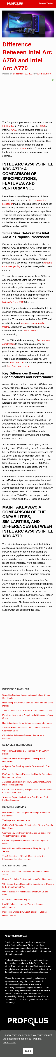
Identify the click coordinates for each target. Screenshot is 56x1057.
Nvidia (23, 148)
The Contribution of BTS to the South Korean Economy (27, 710)
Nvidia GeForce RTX (13, 302)
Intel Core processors (18, 366)
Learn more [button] (9, 1042)
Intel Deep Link (17, 362)
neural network (30, 330)
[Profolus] (15, 4)
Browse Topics (46, 3)
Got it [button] (28, 1051)
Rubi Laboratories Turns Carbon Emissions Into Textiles (27, 723)
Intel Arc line (8, 126)
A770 (13, 129)
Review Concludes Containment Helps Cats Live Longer (27, 879)
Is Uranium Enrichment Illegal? (16, 899)
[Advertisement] (28, 654)
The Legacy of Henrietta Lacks (16, 820)
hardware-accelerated (32, 323)
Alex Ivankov (44, 73)
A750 (42, 126)
